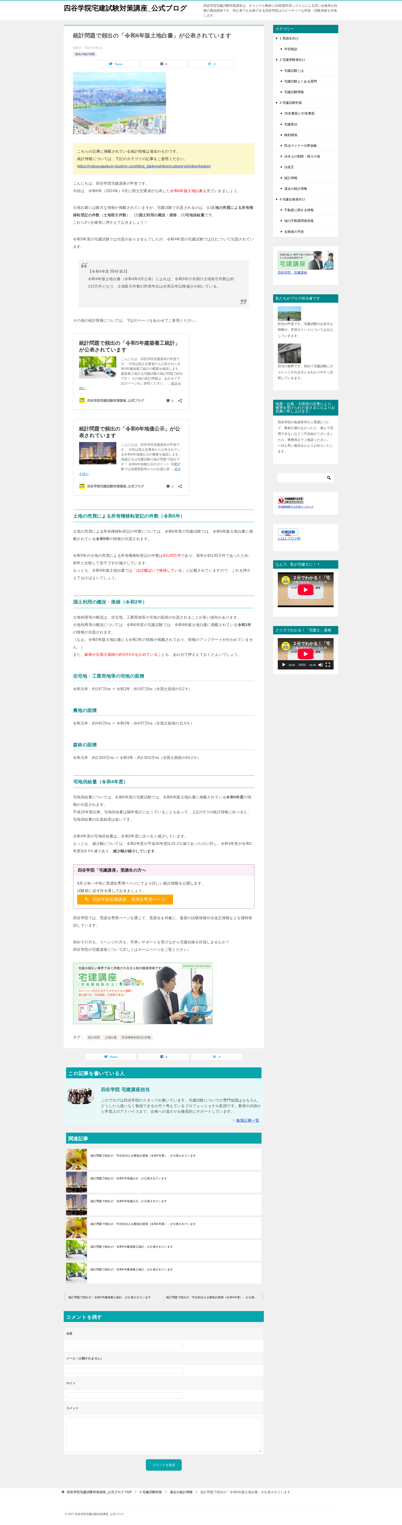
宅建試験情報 (294, 92)
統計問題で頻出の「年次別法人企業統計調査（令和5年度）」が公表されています (143, 1155)
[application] (306, 653)
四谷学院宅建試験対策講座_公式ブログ (125, 8)
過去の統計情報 (85, 54)
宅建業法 (290, 124)
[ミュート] (320, 664)
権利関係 (290, 135)
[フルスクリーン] (327, 664)
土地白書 (111, 1037)
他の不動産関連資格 (299, 221)
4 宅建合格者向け (292, 199)
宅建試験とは (294, 70)
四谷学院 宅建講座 (292, 272)
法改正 (289, 167)
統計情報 (290, 178)
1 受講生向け (289, 38)
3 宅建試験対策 (291, 103)
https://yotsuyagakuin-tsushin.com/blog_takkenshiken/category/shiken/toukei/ (144, 166)
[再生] (283, 664)
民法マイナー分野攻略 (300, 146)
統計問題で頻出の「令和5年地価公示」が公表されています (128, 1178)
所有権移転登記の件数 (136, 1037)
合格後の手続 (294, 231)
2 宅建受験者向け (292, 60)
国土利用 (94, 1037)
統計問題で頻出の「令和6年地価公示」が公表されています (128, 1201)
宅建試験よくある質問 (300, 81)
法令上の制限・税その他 (302, 156)
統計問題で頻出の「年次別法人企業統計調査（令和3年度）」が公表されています (143, 1224)
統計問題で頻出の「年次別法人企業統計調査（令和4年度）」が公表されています (215, 1297)
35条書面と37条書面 (299, 113)
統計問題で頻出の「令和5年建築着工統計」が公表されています (131, 1246)
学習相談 (290, 49)
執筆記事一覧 (247, 1120)
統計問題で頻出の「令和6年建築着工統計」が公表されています (131, 1269)
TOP (99, 1492)
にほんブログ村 (289, 538)
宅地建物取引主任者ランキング (296, 506)
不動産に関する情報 (299, 210)
